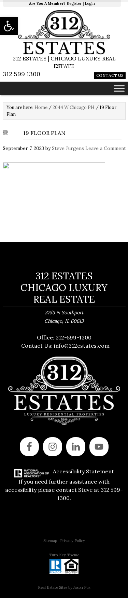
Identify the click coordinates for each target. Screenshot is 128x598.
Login (90, 3)
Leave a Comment (105, 148)
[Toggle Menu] (119, 88)
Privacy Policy (72, 540)
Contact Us (110, 75)
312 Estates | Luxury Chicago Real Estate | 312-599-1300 (64, 32)
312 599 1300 (21, 74)
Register (74, 3)
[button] (9, 26)
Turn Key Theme (64, 555)
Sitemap (50, 540)
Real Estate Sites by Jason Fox (64, 587)
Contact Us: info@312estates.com (65, 345)
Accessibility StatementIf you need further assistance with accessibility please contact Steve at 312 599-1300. (64, 484)
